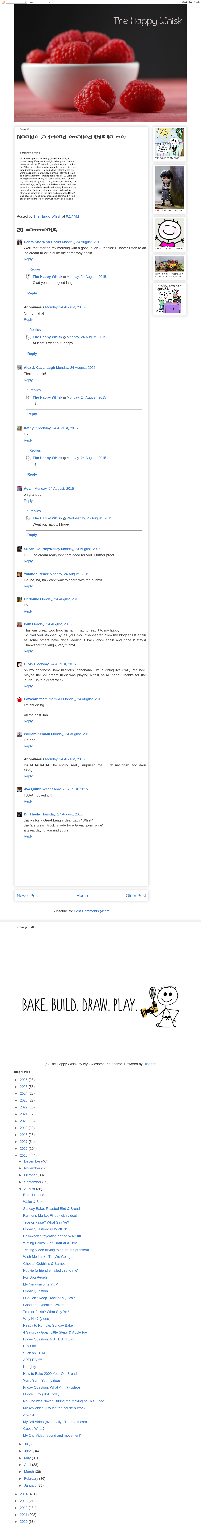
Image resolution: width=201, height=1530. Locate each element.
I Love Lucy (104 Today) (41, 1394)
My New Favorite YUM (40, 1284)
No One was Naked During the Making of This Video (63, 1401)
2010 (24, 1522)
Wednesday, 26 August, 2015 (89, 518)
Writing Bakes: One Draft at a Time (50, 1243)
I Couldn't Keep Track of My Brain (49, 1298)
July (27, 1444)
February (31, 1478)
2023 (24, 1100)
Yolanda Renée (36, 574)
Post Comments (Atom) (92, 911)
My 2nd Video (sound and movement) (52, 1435)
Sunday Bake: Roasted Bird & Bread (51, 1209)
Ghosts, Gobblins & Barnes (44, 1264)
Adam (29, 488)
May (28, 1458)
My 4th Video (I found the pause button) (54, 1408)
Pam (27, 624)
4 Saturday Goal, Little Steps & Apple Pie (55, 1332)
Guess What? (33, 1429)
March (29, 1472)
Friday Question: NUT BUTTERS (49, 1339)
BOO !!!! (29, 1346)
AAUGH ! (30, 1415)
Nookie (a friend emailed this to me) (50, 1270)
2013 (24, 1501)
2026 (24, 1080)
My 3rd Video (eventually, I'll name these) (55, 1422)
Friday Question (35, 1291)
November (32, 1168)
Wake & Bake (33, 1202)
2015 (24, 1155)
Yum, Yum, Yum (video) (41, 1380)
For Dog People (35, 1277)
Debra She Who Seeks (42, 242)
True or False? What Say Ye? (46, 1222)
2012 (24, 1508)
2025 (24, 1087)
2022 (24, 1107)
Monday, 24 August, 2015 (81, 242)
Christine (31, 599)
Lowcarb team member (43, 699)
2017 (24, 1142)
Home (82, 895)
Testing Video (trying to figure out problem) (56, 1250)
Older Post (136, 895)
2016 (24, 1148)
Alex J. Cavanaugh (39, 368)
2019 (24, 1128)
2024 (24, 1093)
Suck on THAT (34, 1353)
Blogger (149, 1064)
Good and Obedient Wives (43, 1305)
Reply (28, 259)
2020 (24, 1121)
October (31, 1175)
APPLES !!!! (32, 1360)
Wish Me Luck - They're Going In (48, 1257)
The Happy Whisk (47, 277)
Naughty (29, 1367)
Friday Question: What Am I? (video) (51, 1387)
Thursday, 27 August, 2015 (62, 814)
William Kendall (37, 734)
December (32, 1161)
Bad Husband (33, 1195)
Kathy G (30, 428)
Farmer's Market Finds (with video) (50, 1215)
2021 (24, 1114)
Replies (35, 269)
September (33, 1182)
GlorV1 (29, 664)
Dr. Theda (32, 814)
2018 (24, 1135)
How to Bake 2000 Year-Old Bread (50, 1374)
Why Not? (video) (36, 1319)
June (28, 1451)
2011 (24, 1515)
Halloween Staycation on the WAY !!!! (52, 1236)
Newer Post (28, 895)
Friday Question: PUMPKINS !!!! (48, 1229)
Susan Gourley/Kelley (42, 549)
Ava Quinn (32, 789)
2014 (24, 1494)
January (31, 1485)
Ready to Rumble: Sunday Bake (48, 1325)
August (30, 1189)
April (28, 1465)
